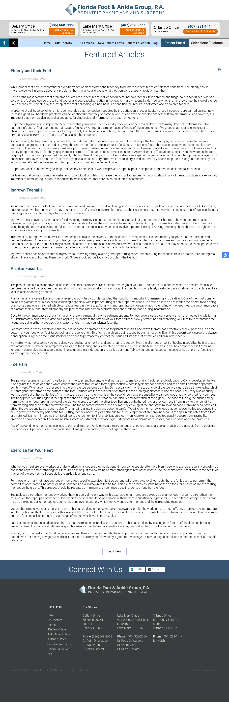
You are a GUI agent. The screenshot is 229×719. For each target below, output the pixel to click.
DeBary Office (57, 629)
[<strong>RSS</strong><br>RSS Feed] (219, 69)
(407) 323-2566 (133, 25)
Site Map (195, 670)
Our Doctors (63, 43)
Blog (155, 43)
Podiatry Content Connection (82, 670)
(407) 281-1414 (200, 26)
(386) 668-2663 (62, 25)
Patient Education (138, 43)
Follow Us (157, 569)
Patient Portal (174, 43)
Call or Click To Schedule (64, 31)
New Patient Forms (111, 43)
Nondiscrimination (211, 670)
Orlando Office (57, 639)
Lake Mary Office (59, 634)
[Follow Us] (13, 43)
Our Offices (86, 43)
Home (47, 43)
